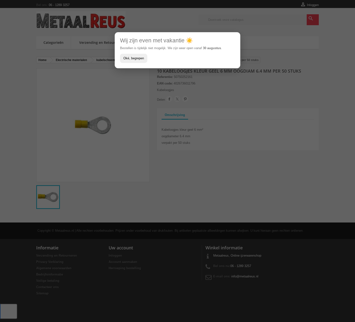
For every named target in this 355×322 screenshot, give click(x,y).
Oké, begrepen (133, 58)
